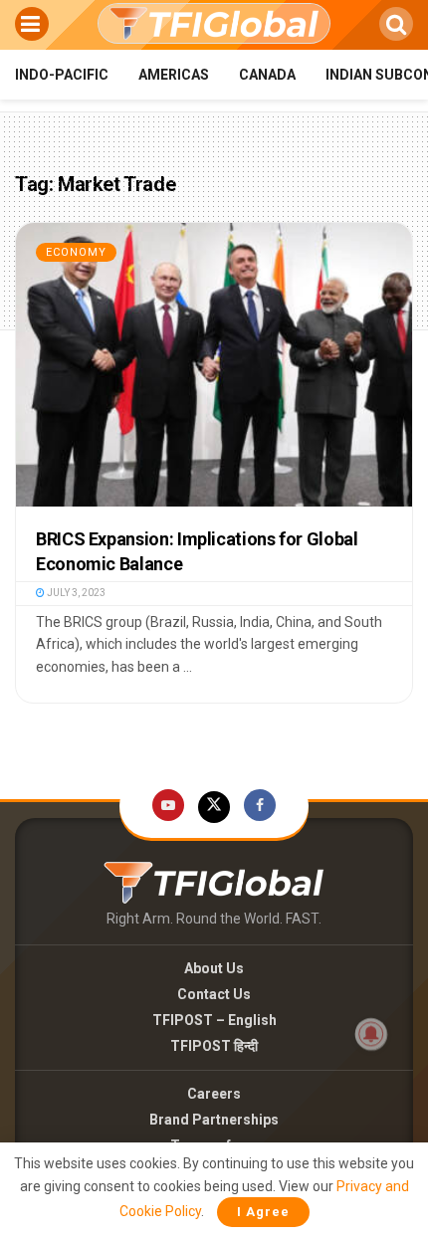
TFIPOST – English (214, 1020)
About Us (214, 968)
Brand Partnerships (214, 1120)
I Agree (263, 1211)
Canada (267, 75)
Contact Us (214, 994)
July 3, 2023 (75, 592)
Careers (214, 1094)
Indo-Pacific (61, 75)
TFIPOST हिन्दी (214, 1046)
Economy (76, 252)
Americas (173, 75)
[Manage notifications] (371, 1034)
